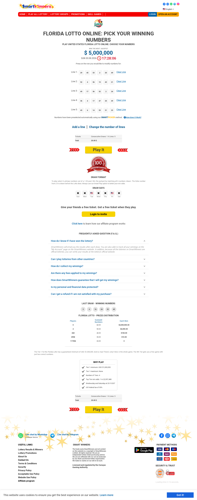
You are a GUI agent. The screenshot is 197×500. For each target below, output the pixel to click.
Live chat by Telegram (68, 434)
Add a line (78, 127)
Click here (77, 223)
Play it (98, 149)
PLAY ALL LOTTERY (38, 14)
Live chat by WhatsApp (36, 434)
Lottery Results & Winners (30, 449)
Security (22, 467)
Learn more (106, 495)
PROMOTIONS (78, 14)
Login (152, 14)
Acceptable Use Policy (28, 474)
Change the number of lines (107, 127)
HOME (22, 14)
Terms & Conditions (27, 463)
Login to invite (98, 214)
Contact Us (23, 460)
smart (108, 117)
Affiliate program (26, 481)
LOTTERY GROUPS (59, 14)
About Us (22, 456)
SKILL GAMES (94, 14)
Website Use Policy (27, 477)
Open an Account (168, 14)
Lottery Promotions (27, 453)
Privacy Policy (24, 470)
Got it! (180, 495)
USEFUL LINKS (25, 444)
